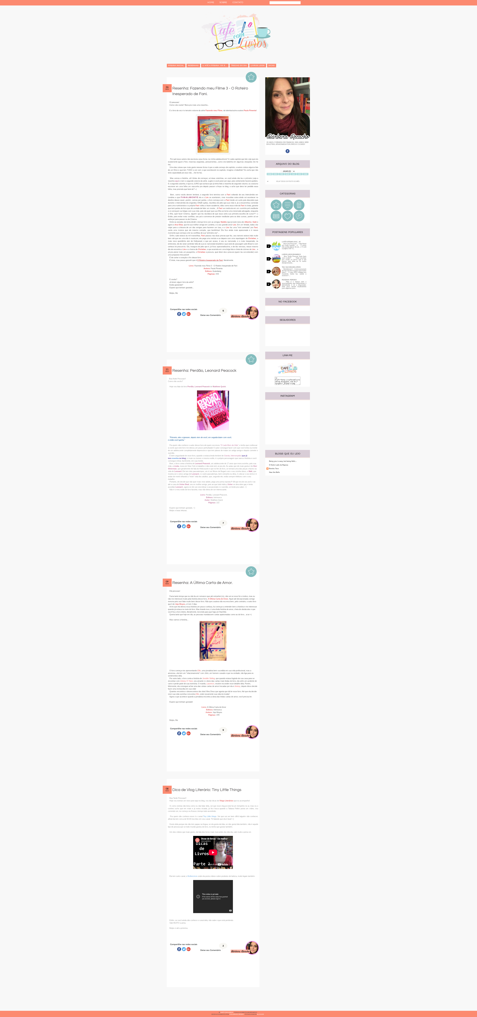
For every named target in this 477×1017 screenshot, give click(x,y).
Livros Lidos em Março (291, 254)
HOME (210, 2)
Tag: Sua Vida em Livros (291, 267)
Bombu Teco (274, 468)
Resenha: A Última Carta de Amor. (202, 583)
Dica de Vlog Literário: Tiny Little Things (206, 790)
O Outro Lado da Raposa (278, 465)
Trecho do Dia (239, 65)
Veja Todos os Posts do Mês (287, 181)
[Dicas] (287, 221)
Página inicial (176, 65)
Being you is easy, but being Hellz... (283, 461)
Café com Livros (226, 1012)
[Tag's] (299, 221)
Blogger (260, 1014)
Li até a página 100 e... (215, 65)
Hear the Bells (274, 472)
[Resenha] (276, 210)
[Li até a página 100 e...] (276, 221)
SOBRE (223, 2)
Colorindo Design (236, 1014)
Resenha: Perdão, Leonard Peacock (204, 371)
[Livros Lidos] (287, 210)
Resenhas (193, 65)
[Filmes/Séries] (299, 210)
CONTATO (237, 2)
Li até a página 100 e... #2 (291, 242)
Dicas (272, 65)
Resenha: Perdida (289, 280)
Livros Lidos (258, 65)
